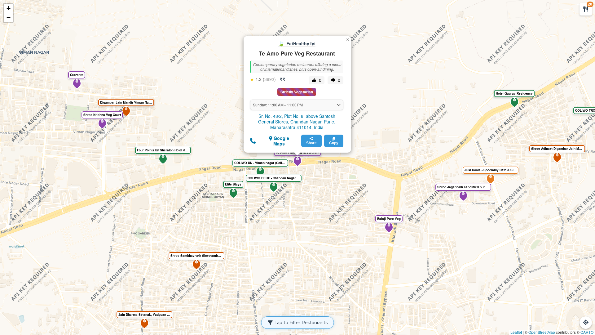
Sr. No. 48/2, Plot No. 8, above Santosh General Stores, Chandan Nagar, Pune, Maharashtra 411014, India (296, 121)
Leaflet (516, 332)
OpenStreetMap (541, 332)
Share (311, 143)
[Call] (253, 140)
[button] (297, 161)
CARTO (586, 332)
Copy (333, 143)
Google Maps (280, 141)
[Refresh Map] (586, 322)
